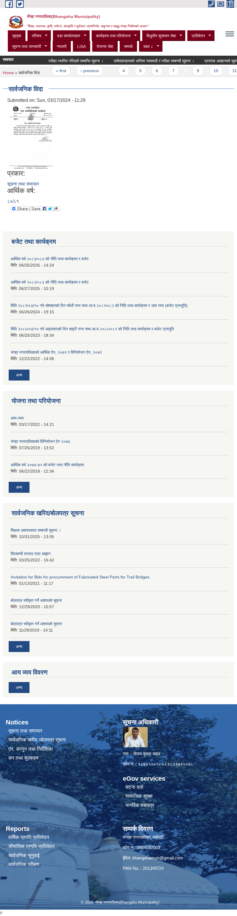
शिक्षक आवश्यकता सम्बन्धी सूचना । (36, 530)
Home (8, 72)
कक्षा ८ (146, 46)
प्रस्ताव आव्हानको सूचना (211, 61)
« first (51, 70)
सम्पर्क (128, 46)
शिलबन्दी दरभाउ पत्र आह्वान (31, 553)
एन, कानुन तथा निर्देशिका (30, 749)
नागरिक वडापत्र (139, 805)
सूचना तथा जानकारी (24, 46)
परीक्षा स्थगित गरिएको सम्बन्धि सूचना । (65, 61)
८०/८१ (13, 201)
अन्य (19, 375)
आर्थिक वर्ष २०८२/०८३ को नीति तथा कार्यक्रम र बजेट (50, 282)
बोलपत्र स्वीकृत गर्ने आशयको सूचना (36, 600)
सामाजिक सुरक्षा (139, 796)
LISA (81, 46)
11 (224, 70)
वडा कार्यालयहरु (66, 35)
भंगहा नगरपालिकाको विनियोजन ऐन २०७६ (40, 441)
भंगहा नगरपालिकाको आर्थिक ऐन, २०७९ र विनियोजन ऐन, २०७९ (56, 352)
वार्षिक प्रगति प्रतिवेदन (28, 837)
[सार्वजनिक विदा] (31, 136)
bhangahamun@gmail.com (157, 857)
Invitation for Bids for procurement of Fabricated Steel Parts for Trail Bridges (80, 577)
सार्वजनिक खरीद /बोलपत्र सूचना (37, 740)
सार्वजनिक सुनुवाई (24, 855)
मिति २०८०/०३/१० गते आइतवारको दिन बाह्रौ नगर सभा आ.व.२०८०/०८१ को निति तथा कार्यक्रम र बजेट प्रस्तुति (92, 329)
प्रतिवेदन (196, 35)
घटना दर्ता (134, 787)
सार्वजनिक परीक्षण (23, 864)
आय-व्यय (17, 418)
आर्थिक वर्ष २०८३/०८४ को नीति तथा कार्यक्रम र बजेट (50, 258)
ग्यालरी (61, 46)
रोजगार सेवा (105, 46)
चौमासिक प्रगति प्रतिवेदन (31, 846)
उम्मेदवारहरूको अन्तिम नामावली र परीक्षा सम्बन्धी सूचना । (143, 61)
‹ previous (79, 70)
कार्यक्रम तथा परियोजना (111, 35)
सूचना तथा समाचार (23, 183)
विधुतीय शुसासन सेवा (159, 35)
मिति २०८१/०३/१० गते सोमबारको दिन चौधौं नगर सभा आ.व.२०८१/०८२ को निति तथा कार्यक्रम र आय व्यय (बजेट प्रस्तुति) (99, 305)
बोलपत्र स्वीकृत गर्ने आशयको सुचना (36, 623)
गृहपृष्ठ (16, 35)
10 (205, 70)
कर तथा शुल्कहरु (23, 758)
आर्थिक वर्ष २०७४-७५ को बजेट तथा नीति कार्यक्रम (47, 464)
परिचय (34, 35)
